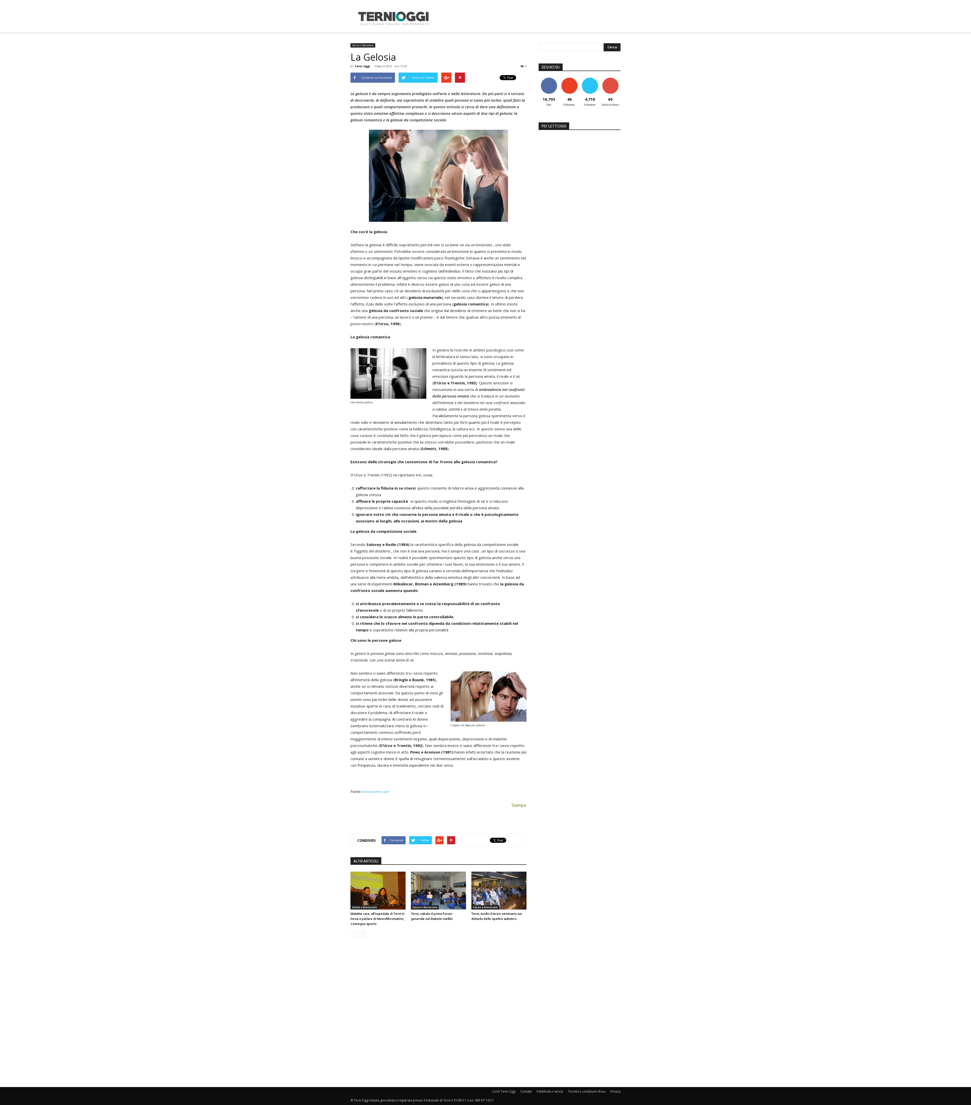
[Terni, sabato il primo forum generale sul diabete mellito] (438, 891)
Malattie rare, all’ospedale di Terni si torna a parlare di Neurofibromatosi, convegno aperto (377, 919)
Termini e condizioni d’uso (587, 1091)
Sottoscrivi (610, 79)
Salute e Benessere (363, 45)
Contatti (526, 1091)
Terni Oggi (362, 66)
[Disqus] (438, 1012)
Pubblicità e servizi (550, 1091)
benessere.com (375, 791)
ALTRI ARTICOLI (366, 861)
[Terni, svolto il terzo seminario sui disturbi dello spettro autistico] (498, 891)
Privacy (615, 1091)
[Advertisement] (528, 18)
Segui (569, 79)
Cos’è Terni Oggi (504, 1091)
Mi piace (549, 79)
